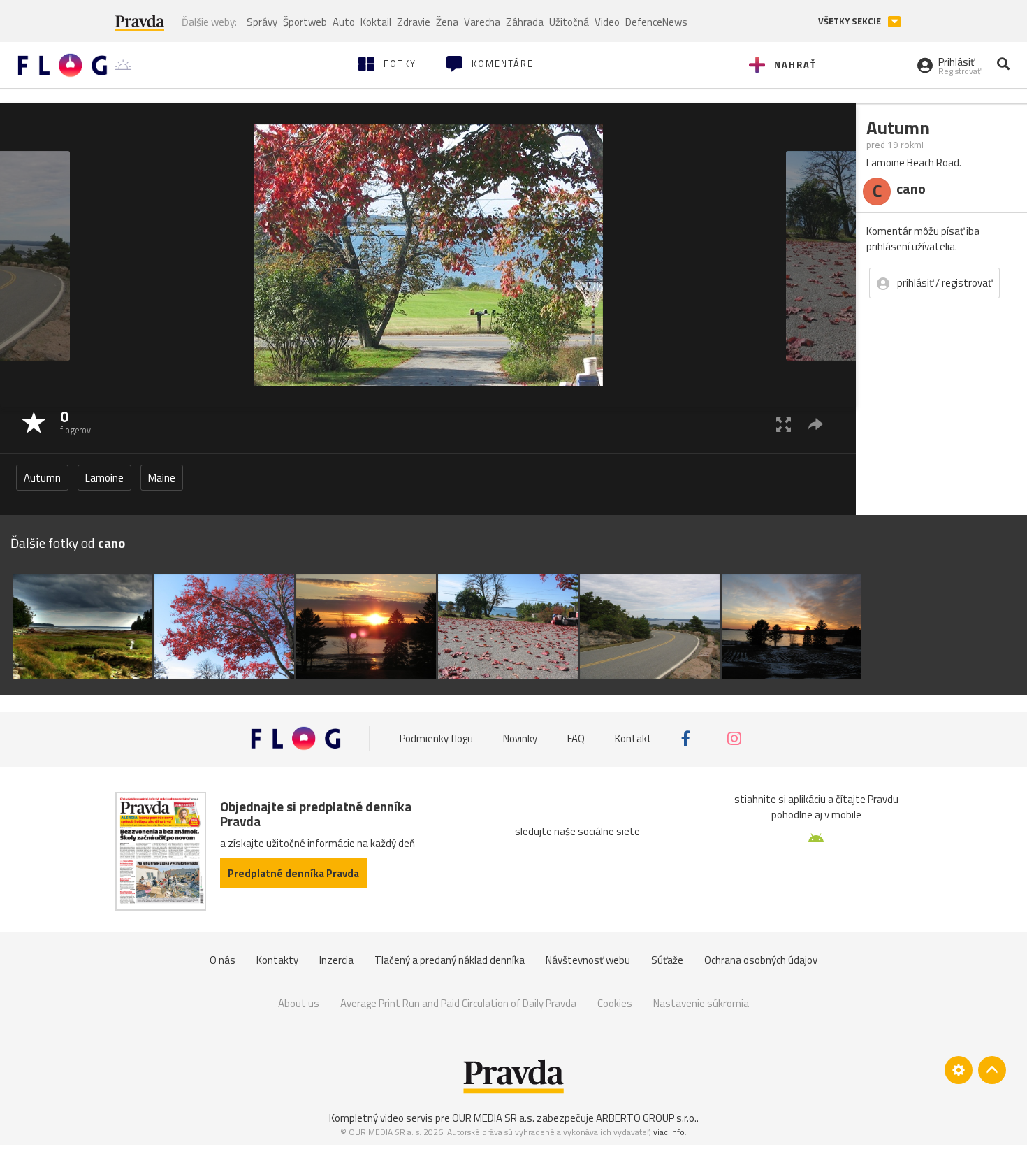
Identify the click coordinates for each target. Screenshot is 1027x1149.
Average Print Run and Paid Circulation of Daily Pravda (458, 1003)
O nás (222, 960)
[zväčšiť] (783, 424)
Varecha (482, 22)
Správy (262, 22)
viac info (669, 1132)
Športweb (305, 22)
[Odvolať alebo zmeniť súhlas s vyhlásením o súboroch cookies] (959, 1070)
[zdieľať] (815, 424)
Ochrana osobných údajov (760, 960)
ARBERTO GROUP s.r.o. (646, 1118)
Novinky (520, 738)
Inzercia (336, 960)
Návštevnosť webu (588, 960)
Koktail (375, 22)
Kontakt (633, 738)
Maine (161, 478)
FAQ (576, 738)
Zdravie (413, 22)
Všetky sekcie (850, 21)
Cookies (614, 1003)
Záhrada (525, 22)
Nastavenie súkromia (701, 1003)
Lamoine (104, 478)
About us (298, 1003)
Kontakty (277, 960)
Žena (447, 22)
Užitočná (569, 22)
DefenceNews (656, 22)
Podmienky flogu (436, 738)
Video (607, 22)
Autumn (42, 478)
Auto (344, 22)
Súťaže (667, 960)
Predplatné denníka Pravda (293, 873)
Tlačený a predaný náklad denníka (449, 960)
